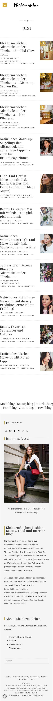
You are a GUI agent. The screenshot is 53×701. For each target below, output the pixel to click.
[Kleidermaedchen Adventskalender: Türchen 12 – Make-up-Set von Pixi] (46, 82)
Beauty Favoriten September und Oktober (13, 330)
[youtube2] (6, 430)
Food (43, 677)
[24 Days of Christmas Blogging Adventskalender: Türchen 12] (46, 272)
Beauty (25, 162)
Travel (32, 679)
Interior (22, 679)
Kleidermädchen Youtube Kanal (32, 596)
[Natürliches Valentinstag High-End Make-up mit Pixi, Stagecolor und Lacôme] (46, 243)
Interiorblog (44, 403)
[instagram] (10, 430)
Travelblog (43, 407)
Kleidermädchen (24, 637)
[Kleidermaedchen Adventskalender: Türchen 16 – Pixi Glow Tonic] (46, 50)
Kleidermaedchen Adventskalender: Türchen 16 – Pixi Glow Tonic (17, 48)
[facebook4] (14, 430)
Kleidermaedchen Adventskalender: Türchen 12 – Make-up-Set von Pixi (17, 80)
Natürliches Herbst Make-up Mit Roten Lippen (14, 357)
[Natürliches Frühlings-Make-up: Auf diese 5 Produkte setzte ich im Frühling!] (46, 304)
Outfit (15, 677)
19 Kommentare (26, 368)
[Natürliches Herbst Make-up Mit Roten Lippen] (46, 361)
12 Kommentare (26, 165)
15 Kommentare (26, 341)
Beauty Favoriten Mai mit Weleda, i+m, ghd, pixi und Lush (16, 212)
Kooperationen (15, 644)
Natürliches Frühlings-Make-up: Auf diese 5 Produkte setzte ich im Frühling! (17, 302)
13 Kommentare (26, 315)
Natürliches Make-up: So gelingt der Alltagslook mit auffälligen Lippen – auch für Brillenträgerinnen (16, 148)
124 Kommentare (26, 96)
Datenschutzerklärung (32, 695)
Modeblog (7, 403)
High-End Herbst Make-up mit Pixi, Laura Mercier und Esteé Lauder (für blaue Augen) (17, 183)
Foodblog (10, 407)
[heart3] (23, 430)
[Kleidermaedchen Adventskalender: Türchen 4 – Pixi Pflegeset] (46, 114)
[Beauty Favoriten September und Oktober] (46, 334)
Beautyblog (25, 403)
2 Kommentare (25, 198)
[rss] (27, 430)
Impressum (13, 695)
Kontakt (12, 641)
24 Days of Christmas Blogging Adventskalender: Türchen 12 (16, 270)
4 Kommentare (26, 223)
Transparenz (14, 648)
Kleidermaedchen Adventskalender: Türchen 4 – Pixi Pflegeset (13, 112)
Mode (7, 677)
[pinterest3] (19, 430)
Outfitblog (26, 407)
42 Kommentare (26, 286)
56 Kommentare (26, 128)
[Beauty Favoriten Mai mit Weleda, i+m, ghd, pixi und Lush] (46, 216)
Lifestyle (34, 677)
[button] (4, 696)
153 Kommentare (26, 64)
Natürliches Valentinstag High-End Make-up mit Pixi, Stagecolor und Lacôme (17, 241)
